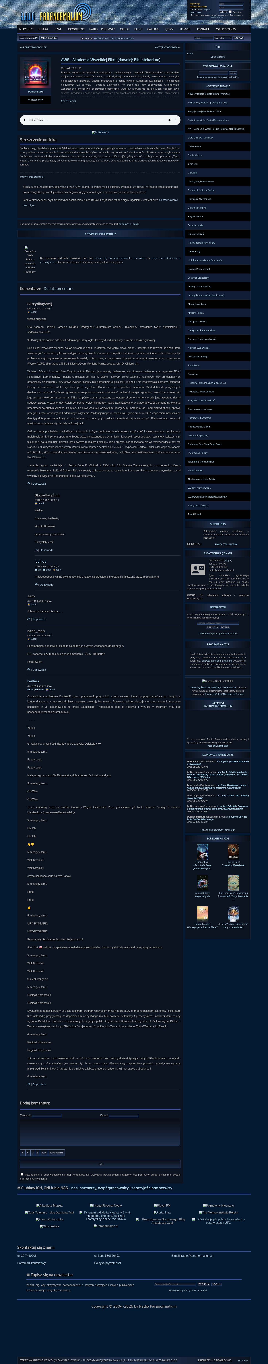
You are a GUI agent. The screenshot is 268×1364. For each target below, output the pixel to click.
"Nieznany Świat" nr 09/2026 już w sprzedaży (212, 687)
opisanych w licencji (129, 224)
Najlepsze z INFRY (197, 321)
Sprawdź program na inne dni (217, 661)
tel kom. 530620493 (107, 1255)
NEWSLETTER (218, 607)
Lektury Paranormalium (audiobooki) (206, 295)
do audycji (218, 807)
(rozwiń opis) (68, 100)
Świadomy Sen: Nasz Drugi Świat (204, 444)
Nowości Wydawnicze (199, 348)
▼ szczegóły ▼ (35, 100)
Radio (93, 29)
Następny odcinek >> (167, 47)
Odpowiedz (39, 483)
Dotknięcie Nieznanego (199, 199)
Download (76, 29)
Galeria (152, 29)
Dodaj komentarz (58, 288)
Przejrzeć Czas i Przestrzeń (201, 400)
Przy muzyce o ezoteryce (200, 409)
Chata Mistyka (195, 155)
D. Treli (128, 39)
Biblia (190, 53)
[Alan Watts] (100, 132)
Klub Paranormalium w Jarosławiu (205, 260)
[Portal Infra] (162, 1212)
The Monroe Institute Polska (201, 479)
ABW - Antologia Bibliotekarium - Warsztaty (209, 94)
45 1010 (214, 1360)
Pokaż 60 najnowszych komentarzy (218, 830)
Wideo (124, 29)
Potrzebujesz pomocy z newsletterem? (218, 633)
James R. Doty (202, 895)
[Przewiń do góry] (28, 483)
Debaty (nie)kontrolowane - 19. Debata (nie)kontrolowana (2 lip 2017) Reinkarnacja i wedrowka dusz (110, 1360)
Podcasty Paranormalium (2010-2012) (207, 383)
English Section (195, 216)
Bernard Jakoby (202, 926)
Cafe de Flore (194, 146)
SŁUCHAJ (194, 544)
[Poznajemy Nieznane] (218, 1205)
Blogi (138, 29)
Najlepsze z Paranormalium (201, 330)
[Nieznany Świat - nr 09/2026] (217, 681)
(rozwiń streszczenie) (32, 176)
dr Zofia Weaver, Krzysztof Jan (233, 926)
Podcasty (108, 29)
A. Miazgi (117, 39)
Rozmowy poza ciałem (199, 426)
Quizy (169, 29)
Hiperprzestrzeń (196, 234)
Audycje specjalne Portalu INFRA (204, 111)
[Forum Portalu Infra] (49, 1219)
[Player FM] (162, 1205)
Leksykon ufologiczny (198, 278)
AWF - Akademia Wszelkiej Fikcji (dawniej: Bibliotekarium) (216, 129)
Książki (185, 29)
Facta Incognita (195, 225)
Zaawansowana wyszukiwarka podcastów (218, 77)
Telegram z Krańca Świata (201, 462)
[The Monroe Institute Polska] (218, 1212)
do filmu (218, 786)
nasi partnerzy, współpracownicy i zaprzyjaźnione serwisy (121, 1187)
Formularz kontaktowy (31, 1263)
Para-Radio (193, 365)
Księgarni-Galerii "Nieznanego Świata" (224, 694)
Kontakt (203, 29)
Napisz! (207, 9)
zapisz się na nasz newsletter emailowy (120, 258)
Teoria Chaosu (195, 470)
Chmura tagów (218, 57)
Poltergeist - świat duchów (201, 391)
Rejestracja (195, 4)
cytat (44, 1152)
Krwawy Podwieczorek (199, 269)
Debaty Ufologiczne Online (201, 190)
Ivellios (40, 561)
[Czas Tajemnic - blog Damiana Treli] (49, 1212)
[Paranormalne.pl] (106, 1226)
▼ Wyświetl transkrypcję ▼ (100, 233)
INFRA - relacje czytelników (201, 243)
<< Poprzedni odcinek (33, 47)
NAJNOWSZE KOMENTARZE (218, 754)
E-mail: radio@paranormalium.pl (192, 1255)
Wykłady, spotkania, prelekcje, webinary (207, 497)
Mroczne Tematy (196, 313)
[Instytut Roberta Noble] (106, 1205)
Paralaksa (193, 374)
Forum (43, 29)
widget (228, 560)
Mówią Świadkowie (197, 304)
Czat (58, 29)
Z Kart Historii (194, 514)
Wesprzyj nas (226, 29)
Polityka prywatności (107, 1263)
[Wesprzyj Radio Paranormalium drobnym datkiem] (218, 732)
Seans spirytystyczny (198, 435)
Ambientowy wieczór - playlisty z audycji (208, 102)
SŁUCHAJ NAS (218, 524)
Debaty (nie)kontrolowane (201, 181)
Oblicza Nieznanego (198, 356)
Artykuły (26, 29)
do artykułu (218, 775)
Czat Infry (192, 173)
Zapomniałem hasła (198, 6)
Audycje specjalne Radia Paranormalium (208, 120)
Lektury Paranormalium (199, 286)
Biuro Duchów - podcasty (200, 137)
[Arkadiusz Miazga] (49, 1205)
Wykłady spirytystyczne (199, 488)
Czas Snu (193, 164)
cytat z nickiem (56, 1152)
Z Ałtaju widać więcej (198, 505)
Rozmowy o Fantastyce (199, 418)
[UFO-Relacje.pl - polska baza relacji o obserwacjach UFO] (218, 1222)
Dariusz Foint (233, 864)
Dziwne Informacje (197, 208)
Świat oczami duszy (197, 453)
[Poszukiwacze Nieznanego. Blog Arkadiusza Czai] (162, 1221)
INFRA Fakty (194, 251)
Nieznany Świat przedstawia (202, 339)
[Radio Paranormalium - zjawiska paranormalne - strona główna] (56, 22)
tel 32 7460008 (27, 1255)
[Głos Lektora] (49, 1226)
